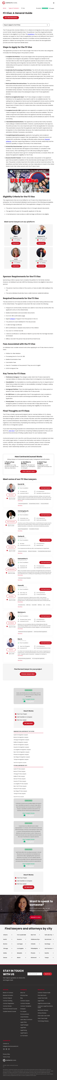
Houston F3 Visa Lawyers (20, 781)
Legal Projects (24, 1033)
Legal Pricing (23, 1030)
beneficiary (31, 34)
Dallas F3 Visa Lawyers (19, 776)
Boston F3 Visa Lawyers (19, 771)
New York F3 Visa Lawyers (20, 786)
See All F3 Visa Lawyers (19, 796)
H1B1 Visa (40, 604)
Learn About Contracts (26, 1019)
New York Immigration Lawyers (21, 752)
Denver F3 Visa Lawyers (20, 779)
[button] (8, 935)
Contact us (6, 1043)
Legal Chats (41, 1000)
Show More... (20, 500)
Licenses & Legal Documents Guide (45, 1006)
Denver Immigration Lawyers (21, 744)
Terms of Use (6, 1057)
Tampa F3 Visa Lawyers (20, 793)
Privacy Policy (6, 1054)
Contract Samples (25, 1003)
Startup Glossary (42, 1013)
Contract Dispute (7, 998)
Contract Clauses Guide (44, 992)
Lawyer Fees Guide (42, 998)
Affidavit (12, 319)
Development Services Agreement (25, 631)
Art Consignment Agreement (38, 658)
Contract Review (7, 1006)
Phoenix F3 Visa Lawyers (20, 788)
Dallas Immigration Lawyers (21, 742)
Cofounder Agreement (23, 503)
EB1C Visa (28, 604)
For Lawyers (23, 1011)
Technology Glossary (43, 1021)
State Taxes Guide (42, 1018)
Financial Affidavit (44, 503)
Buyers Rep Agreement (23, 529)
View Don (11, 649)
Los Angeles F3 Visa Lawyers (21, 783)
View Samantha (11, 569)
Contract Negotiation (8, 1003)
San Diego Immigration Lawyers (22, 757)
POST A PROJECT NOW (28, 471)
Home (4, 8)
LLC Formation (24, 1035)
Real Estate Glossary (43, 1010)
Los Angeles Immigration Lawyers (22, 749)
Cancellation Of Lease (34, 529)
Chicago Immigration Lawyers (21, 739)
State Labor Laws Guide (44, 1015)
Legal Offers (23, 1022)
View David (11, 495)
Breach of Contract (8, 992)
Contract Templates (25, 1006)
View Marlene (11, 623)
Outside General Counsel (9, 1011)
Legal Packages (24, 1025)
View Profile (16, 243)
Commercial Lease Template (24, 578)
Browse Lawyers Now (28, 674)
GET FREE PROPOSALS (11, 17)
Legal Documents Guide (44, 1003)
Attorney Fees (24, 995)
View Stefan (11, 547)
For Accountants (24, 1014)
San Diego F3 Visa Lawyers (20, 791)
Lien (44, 604)
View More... (20, 505)
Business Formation (8, 995)
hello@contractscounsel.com (10, 1046)
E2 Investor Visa (21, 604)
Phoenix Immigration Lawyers (21, 754)
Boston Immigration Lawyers (21, 737)
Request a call (36, 917)
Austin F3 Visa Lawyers (19, 769)
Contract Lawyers (25, 1000)
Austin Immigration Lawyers (21, 735)
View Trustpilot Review (28, 699)
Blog (21, 998)
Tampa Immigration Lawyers (21, 759)
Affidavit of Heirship (32, 551)
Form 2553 (34, 604)
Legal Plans (23, 1027)
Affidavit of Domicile (22, 551)
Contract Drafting (7, 1000)
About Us (22, 992)
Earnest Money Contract (34, 503)
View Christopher (11, 521)
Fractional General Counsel (10, 1009)
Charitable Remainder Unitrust (44, 551)
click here (11, 431)
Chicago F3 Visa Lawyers (20, 774)
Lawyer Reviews (24, 1017)
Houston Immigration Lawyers (21, 747)
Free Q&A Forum (42, 995)
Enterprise (23, 1009)
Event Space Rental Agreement (40, 631)
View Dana (11, 596)
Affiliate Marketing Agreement (24, 658)
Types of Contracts (14, 8)
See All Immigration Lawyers (20, 762)
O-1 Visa (48, 604)
